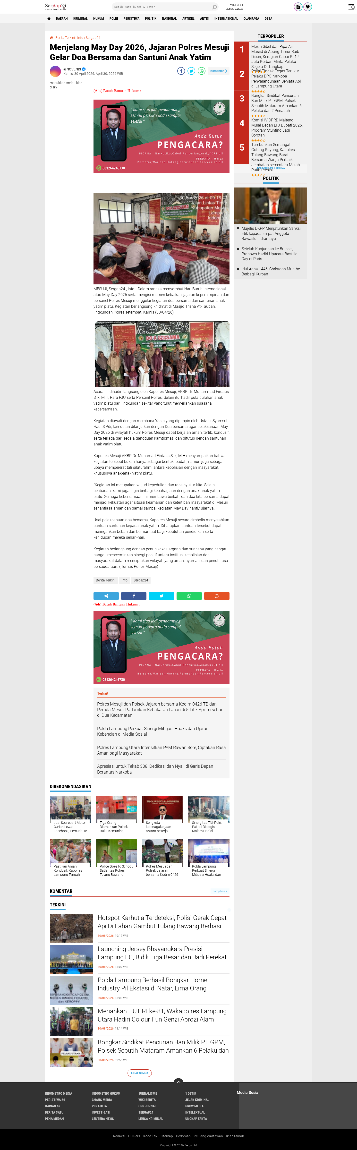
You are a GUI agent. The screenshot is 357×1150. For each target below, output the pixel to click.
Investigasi (101, 1112)
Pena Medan (54, 1119)
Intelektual (195, 1112)
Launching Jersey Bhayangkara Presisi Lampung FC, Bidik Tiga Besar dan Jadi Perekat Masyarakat (162, 957)
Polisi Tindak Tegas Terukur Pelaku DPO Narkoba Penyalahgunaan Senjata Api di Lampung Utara (276, 78)
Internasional (226, 18)
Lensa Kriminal (150, 1119)
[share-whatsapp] (201, 71)
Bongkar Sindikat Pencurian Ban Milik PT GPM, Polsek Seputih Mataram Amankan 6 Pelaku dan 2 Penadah (163, 1050)
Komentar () (218, 71)
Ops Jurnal (147, 1106)
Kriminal (80, 18)
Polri (114, 18)
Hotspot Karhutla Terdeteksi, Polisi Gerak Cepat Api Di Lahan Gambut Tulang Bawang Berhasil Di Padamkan (162, 926)
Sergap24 (93, 38)
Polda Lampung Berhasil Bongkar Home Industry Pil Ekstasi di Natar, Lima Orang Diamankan (152, 988)
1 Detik (190, 1093)
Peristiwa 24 (55, 1100)
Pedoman (183, 1136)
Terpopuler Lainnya (271, 168)
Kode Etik (150, 1136)
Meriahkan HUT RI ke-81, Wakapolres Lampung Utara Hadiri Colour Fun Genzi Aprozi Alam (162, 1015)
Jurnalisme (147, 1093)
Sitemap (167, 1136)
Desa (268, 18)
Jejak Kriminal (197, 1100)
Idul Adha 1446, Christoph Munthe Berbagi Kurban (271, 271)
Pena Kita (99, 1106)
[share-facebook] (181, 71)
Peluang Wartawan (208, 1136)
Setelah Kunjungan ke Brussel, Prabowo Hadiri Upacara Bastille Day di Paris (269, 254)
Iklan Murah (235, 1136)
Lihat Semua (139, 1073)
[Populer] (308, 7)
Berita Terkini (65, 38)
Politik (150, 18)
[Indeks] (298, 7)
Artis (204, 18)
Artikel (188, 18)
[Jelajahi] (351, 6)
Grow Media (194, 1106)
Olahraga (251, 18)
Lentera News (103, 1119)
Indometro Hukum (106, 1093)
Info (80, 38)
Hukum (98, 18)
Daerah (62, 18)
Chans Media (102, 1100)
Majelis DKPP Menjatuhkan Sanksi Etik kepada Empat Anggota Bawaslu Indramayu (271, 233)
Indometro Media (58, 1093)
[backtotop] (178, 1083)
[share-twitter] (191, 71)
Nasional (169, 18)
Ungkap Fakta (196, 1119)
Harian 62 (52, 1106)
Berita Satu (54, 1112)
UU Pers (134, 1136)
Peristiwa (131, 18)
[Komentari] (217, 596)
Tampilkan (219, 891)
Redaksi (119, 1136)
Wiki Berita (147, 1100)
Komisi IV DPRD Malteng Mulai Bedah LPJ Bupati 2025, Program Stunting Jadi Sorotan (277, 127)
